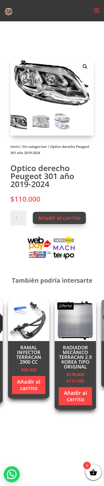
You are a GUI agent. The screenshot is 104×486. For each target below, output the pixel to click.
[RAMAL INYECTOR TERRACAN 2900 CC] (28, 339)
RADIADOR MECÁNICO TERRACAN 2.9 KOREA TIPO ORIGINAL (75, 357)
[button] (85, 66)
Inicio (14, 146)
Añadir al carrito (59, 217)
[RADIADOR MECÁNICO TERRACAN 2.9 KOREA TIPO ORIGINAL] (75, 339)
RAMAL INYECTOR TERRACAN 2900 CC (28, 354)
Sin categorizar (34, 146)
